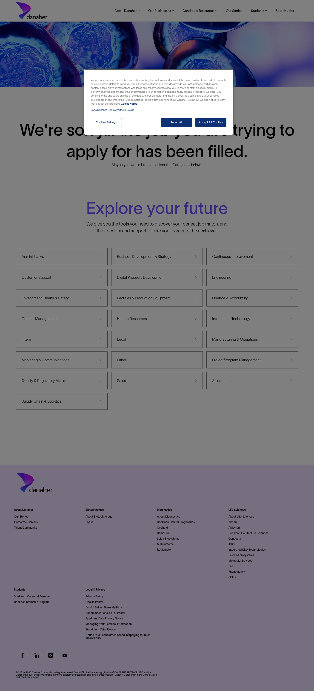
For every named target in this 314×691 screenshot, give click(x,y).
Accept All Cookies (211, 122)
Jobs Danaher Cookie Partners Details (112, 110)
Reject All (177, 122)
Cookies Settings (106, 122)
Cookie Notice (129, 103)
